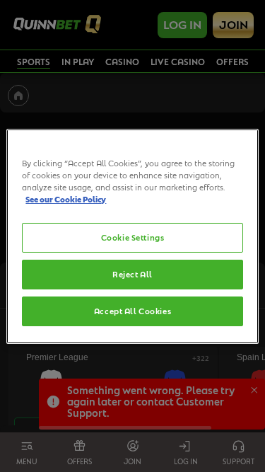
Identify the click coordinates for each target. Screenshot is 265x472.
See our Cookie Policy (65, 199)
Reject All (132, 274)
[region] (132, 235)
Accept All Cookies (132, 311)
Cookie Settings (133, 237)
